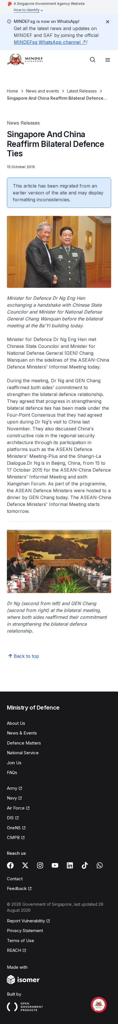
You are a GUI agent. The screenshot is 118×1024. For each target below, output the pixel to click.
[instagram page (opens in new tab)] (40, 865)
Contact (15, 878)
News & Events (22, 733)
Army (14, 788)
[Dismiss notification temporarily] (108, 22)
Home (12, 90)
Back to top (26, 656)
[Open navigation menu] (108, 60)
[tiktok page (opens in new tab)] (84, 865)
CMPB (16, 838)
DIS (13, 818)
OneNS (16, 828)
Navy (14, 798)
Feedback (19, 889)
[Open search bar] (93, 60)
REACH (16, 951)
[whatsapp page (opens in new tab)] (99, 865)
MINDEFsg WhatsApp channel (50, 42)
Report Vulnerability (26, 921)
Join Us (14, 762)
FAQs (12, 772)
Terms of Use (20, 940)
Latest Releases (82, 90)
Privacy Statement (25, 930)
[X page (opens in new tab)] (25, 865)
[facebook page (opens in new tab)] (10, 865)
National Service (23, 752)
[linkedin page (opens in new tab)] (69, 865)
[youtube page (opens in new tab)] (55, 865)
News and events (42, 90)
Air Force (18, 808)
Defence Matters (24, 743)
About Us (16, 723)
